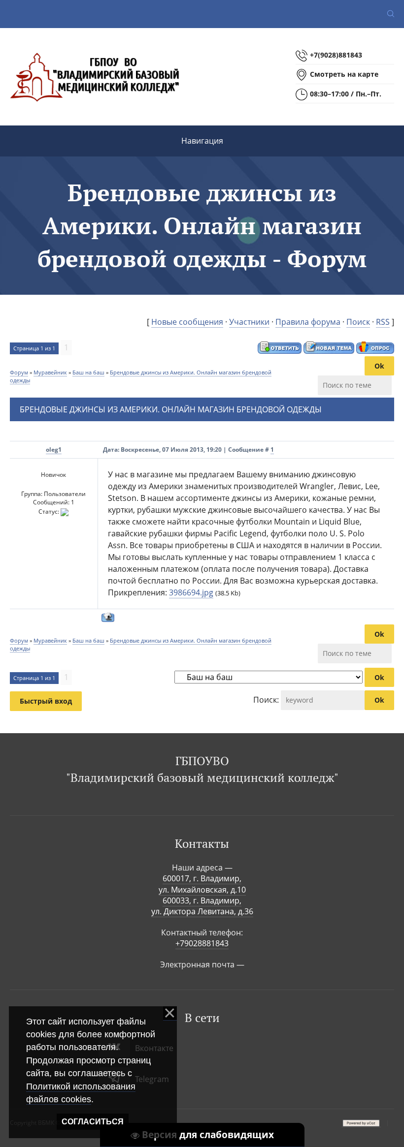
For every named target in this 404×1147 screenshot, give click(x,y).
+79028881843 (202, 943)
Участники (249, 321)
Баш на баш (88, 372)
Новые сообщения (187, 321)
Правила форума (307, 321)
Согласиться (93, 1121)
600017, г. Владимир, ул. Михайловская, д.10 (202, 884)
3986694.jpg (191, 592)
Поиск (358, 321)
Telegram (152, 1079)
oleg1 (54, 449)
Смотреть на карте (344, 74)
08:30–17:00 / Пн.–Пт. (345, 93)
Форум (19, 372)
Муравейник (50, 372)
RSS (383, 321)
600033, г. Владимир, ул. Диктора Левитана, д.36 (202, 906)
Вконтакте (154, 1048)
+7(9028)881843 (336, 55)
